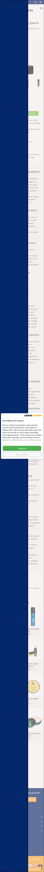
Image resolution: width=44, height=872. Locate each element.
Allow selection (22, 454)
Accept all (22, 448)
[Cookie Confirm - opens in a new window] (33, 415)
